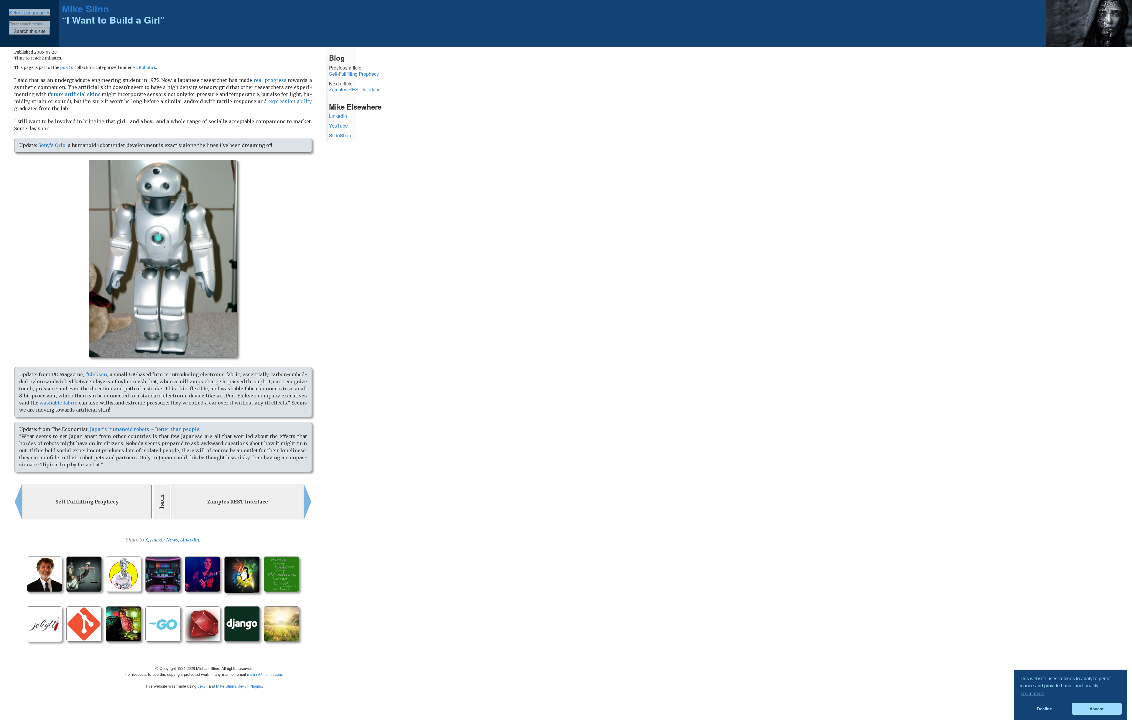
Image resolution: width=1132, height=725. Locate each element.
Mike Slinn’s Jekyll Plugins (239, 686)
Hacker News (164, 540)
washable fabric (58, 403)
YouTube (338, 125)
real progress (270, 80)
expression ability (290, 101)
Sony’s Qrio (51, 145)
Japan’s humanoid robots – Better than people (144, 429)
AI (135, 67)
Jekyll (203, 686)
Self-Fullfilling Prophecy (354, 74)
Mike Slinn (85, 8)
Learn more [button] (1032, 693)
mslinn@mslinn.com (264, 674)
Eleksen (97, 374)
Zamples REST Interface (355, 90)
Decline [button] (1044, 708)
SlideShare (341, 135)
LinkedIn (189, 540)
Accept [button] (1097, 708)
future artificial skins (75, 94)
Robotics (147, 67)
